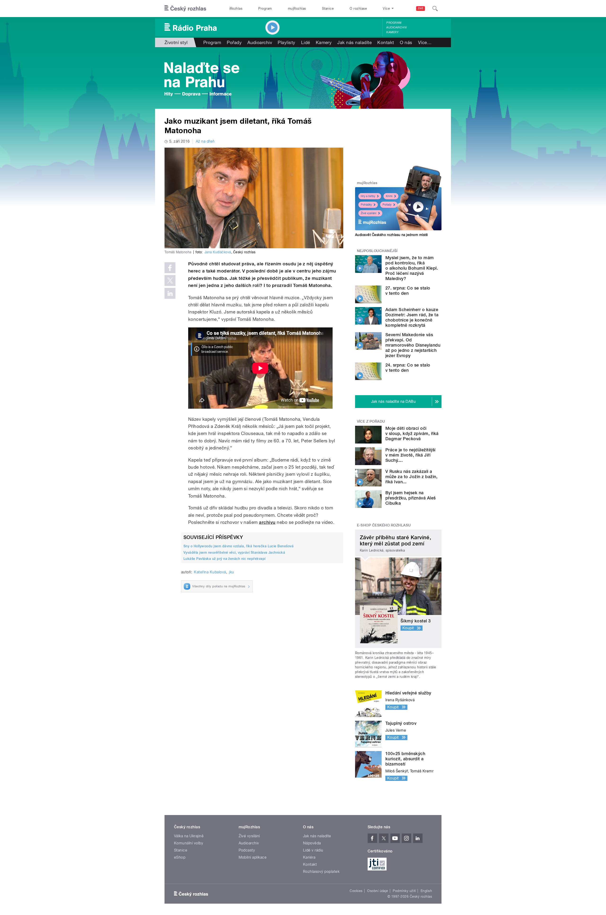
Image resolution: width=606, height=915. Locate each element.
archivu (267, 522)
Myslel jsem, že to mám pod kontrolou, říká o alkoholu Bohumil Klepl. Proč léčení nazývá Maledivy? (411, 268)
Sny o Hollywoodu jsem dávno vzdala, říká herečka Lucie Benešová (238, 546)
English (426, 891)
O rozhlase (358, 8)
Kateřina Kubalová (210, 572)
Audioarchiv (396, 27)
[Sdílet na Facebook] (170, 267)
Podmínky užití (404, 891)
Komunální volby (188, 843)
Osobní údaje (377, 891)
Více (425, 42)
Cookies (356, 891)
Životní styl (176, 42)
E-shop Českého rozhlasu (384, 525)
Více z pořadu (371, 421)
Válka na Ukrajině (189, 836)
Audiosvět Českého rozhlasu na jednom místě (391, 235)
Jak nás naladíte (354, 42)
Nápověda (312, 843)
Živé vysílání (368, 213)
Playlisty (286, 42)
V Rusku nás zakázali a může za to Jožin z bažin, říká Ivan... (411, 476)
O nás (406, 42)
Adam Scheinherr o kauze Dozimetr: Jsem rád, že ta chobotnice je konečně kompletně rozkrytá (411, 317)
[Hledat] (435, 8)
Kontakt (385, 42)
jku (231, 572)
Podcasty (247, 850)
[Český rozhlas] (185, 8)
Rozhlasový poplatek (321, 871)
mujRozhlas (297, 8)
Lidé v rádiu (313, 850)
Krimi (389, 196)
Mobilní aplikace (253, 857)
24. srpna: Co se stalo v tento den (407, 367)
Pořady (234, 42)
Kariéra (309, 857)
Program (265, 8)
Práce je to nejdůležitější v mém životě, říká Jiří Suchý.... (410, 455)
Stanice (328, 8)
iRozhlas (236, 8)
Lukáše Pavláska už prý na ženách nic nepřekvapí (224, 559)
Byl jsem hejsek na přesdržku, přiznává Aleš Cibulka (410, 498)
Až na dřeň (205, 141)
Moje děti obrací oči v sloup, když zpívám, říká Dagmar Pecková (411, 433)
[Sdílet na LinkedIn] (170, 293)
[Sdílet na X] (170, 280)
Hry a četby (368, 196)
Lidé (305, 42)
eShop (179, 857)
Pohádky (366, 204)
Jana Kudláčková (218, 252)
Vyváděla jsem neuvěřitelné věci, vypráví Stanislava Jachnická (234, 552)
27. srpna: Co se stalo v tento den (407, 290)
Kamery (392, 32)
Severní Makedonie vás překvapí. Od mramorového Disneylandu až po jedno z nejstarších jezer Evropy (412, 345)
